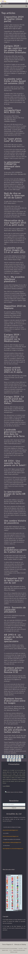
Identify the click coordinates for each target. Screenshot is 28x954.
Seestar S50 (8, 90)
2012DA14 (16, 615)
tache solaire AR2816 (15, 737)
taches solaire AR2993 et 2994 (18, 648)
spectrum (20, 230)
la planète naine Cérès (18, 88)
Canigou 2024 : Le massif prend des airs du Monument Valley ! (14, 400)
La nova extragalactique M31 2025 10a (12, 110)
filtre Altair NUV (9, 588)
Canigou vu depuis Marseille (15, 408)
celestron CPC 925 (19, 25)
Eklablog (23, 944)
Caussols (20, 201)
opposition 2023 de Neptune (12, 317)
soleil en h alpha (18, 559)
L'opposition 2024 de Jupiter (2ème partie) (14, 19)
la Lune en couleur (17, 144)
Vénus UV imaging (9, 590)
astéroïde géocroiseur (15, 443)
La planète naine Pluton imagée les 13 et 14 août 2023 (14, 250)
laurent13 (7, 948)
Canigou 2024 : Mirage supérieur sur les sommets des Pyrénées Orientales (15, 49)
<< (3, 756)
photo (13, 617)
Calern (15, 201)
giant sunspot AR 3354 (18, 469)
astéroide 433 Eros (20, 440)
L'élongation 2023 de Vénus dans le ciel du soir (14, 580)
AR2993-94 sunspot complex (12, 647)
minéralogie (8, 146)
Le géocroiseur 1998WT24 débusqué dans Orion (12, 165)
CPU (6, 203)
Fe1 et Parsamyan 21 (20, 287)
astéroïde (7, 174)
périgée (14, 146)
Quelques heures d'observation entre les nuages (14, 701)
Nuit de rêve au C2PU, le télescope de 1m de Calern (14, 195)
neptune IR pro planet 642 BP (13, 315)
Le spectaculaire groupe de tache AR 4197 (14, 494)
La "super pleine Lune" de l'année (13, 140)
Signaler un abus (5, 950)
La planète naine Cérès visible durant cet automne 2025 (15, 81)
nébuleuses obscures (19, 526)
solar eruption (8, 559)
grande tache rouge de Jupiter (13, 28)
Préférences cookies (13, 952)
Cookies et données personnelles (19, 950)
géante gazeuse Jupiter (16, 26)
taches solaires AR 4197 (18, 503)
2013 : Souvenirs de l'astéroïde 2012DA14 (15, 610)
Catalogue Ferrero (18, 285)
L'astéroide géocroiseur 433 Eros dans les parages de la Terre (14, 433)
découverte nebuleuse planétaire (14, 288)
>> (19, 760)
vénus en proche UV (20, 588)
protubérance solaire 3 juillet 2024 (16, 557)
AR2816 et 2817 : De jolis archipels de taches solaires (15, 730)
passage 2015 (22, 174)
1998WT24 (19, 172)
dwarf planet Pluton (10, 257)
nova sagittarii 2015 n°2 (19, 228)
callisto (6, 26)
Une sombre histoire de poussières (15, 522)
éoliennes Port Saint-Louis (12, 410)
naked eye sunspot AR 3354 (12, 470)
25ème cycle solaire (18, 500)
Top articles (20, 948)
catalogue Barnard (10, 528)
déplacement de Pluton (19, 256)
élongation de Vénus (19, 586)
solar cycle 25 (15, 377)
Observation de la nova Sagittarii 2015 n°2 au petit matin (15, 223)
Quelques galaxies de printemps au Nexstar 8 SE (14, 670)
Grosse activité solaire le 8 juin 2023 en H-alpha (13, 370)
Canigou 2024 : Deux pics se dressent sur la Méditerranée (12, 338)
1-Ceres (17, 87)
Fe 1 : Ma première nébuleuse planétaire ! (14, 279)
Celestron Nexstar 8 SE (19, 676)
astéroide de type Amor (11, 441)
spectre (14, 230)
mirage (16, 61)
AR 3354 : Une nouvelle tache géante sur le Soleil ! (15, 463)
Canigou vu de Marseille (14, 346)
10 (13, 760)
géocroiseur (14, 174)
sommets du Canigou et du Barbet (14, 350)
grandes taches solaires (11, 501)
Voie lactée (19, 528)
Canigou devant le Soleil (11, 59)
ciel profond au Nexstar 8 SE (12, 677)
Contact (25, 948)
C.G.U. (11, 950)
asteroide (22, 615)
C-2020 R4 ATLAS (17, 706)
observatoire (11, 203)
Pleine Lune (21, 146)
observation (8, 230)
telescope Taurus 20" (13, 710)
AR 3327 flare (16, 375)
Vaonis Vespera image (15, 259)
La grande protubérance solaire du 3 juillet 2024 (15, 550)
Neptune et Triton (16, 313)
